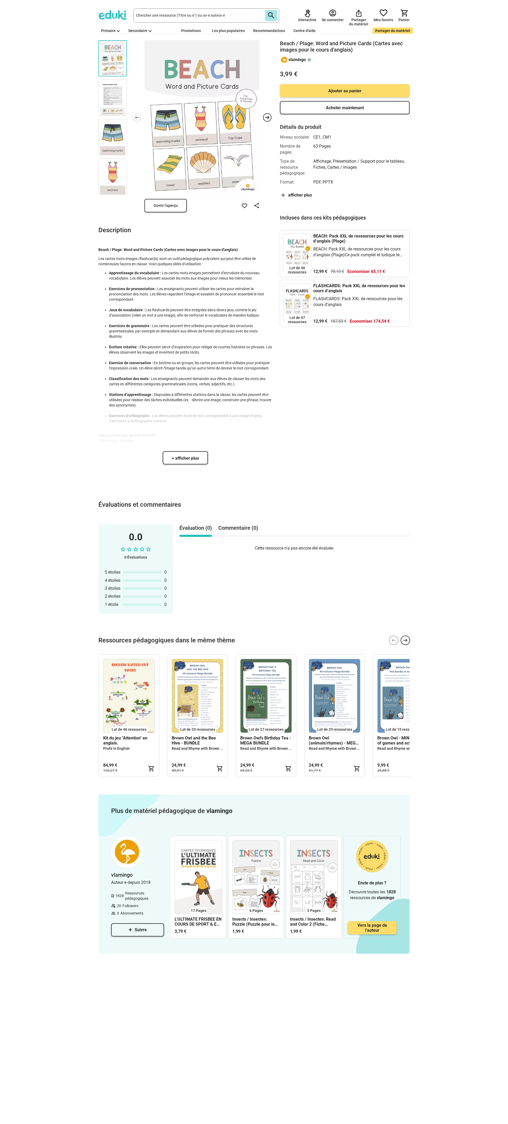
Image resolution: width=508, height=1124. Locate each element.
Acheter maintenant (345, 107)
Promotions (191, 31)
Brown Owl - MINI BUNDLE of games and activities (402, 740)
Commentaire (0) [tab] (238, 528)
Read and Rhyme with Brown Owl (199, 748)
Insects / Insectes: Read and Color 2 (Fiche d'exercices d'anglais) (313, 922)
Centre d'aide (304, 31)
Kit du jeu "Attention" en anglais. (125, 740)
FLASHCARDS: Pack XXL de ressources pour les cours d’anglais (359, 288)
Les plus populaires (228, 31)
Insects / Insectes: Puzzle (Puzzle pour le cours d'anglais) (253, 922)
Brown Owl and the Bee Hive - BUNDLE (194, 740)
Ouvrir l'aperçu (165, 205)
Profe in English (116, 748)
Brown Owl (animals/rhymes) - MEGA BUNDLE (334, 740)
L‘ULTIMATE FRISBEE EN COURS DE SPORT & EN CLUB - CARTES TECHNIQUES (198, 922)
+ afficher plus (185, 458)
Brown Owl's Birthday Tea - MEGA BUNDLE (265, 740)
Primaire (108, 31)
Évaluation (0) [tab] (195, 528)
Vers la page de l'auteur (372, 928)
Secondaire (137, 31)
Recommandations (269, 31)
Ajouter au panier (344, 90)
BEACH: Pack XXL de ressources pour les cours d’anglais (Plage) (358, 239)
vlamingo (297, 59)
